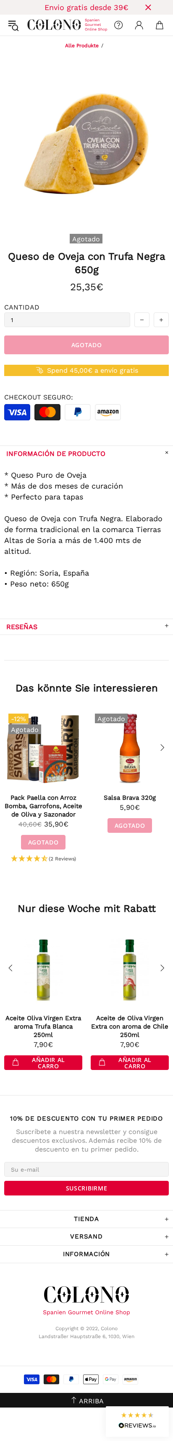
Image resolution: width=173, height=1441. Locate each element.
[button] (43, 859)
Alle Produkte (82, 46)
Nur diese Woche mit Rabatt (87, 908)
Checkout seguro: (38, 397)
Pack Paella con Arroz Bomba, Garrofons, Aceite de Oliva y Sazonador (43, 806)
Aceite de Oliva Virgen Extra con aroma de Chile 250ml (129, 1026)
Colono (34, 25)
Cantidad (21, 307)
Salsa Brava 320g (130, 797)
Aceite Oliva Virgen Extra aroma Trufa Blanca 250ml (43, 1026)
